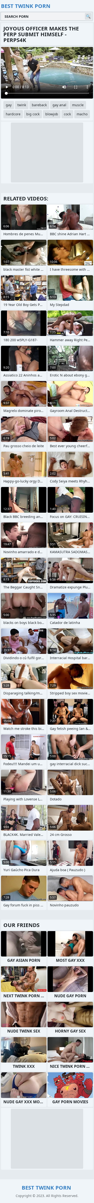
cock (67, 114)
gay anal (59, 105)
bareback (39, 105)
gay (9, 105)
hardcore (13, 114)
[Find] (88, 16)
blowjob (51, 114)
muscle (78, 105)
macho (82, 114)
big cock (33, 114)
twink (21, 105)
